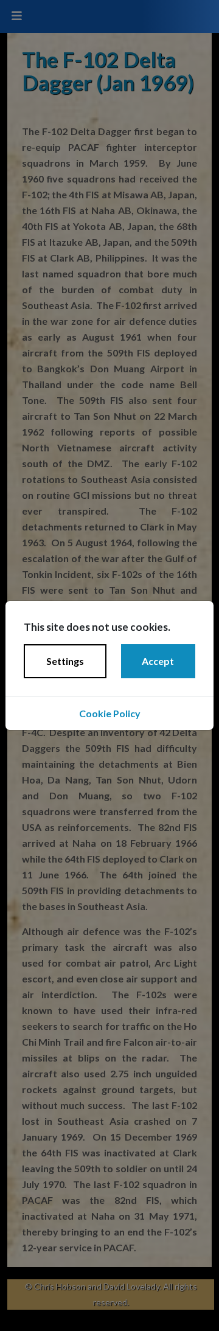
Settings (65, 661)
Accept (158, 661)
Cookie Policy (110, 713)
